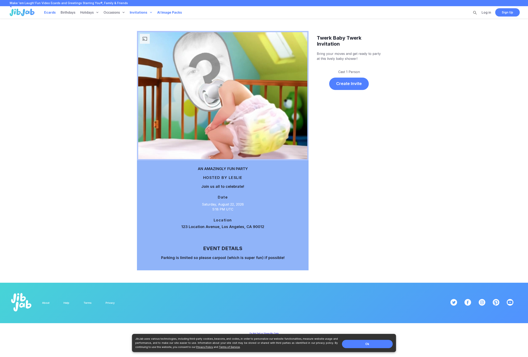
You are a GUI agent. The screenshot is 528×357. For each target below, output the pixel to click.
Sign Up (507, 12)
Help (66, 302)
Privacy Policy (204, 347)
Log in (486, 12)
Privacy (110, 302)
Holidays (87, 12)
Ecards (50, 12)
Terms (88, 302)
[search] (475, 12)
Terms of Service (229, 347)
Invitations (138, 12)
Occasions (112, 12)
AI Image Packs (169, 12)
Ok (367, 344)
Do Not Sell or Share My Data (264, 333)
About (46, 302)
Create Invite (349, 83)
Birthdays (68, 12)
